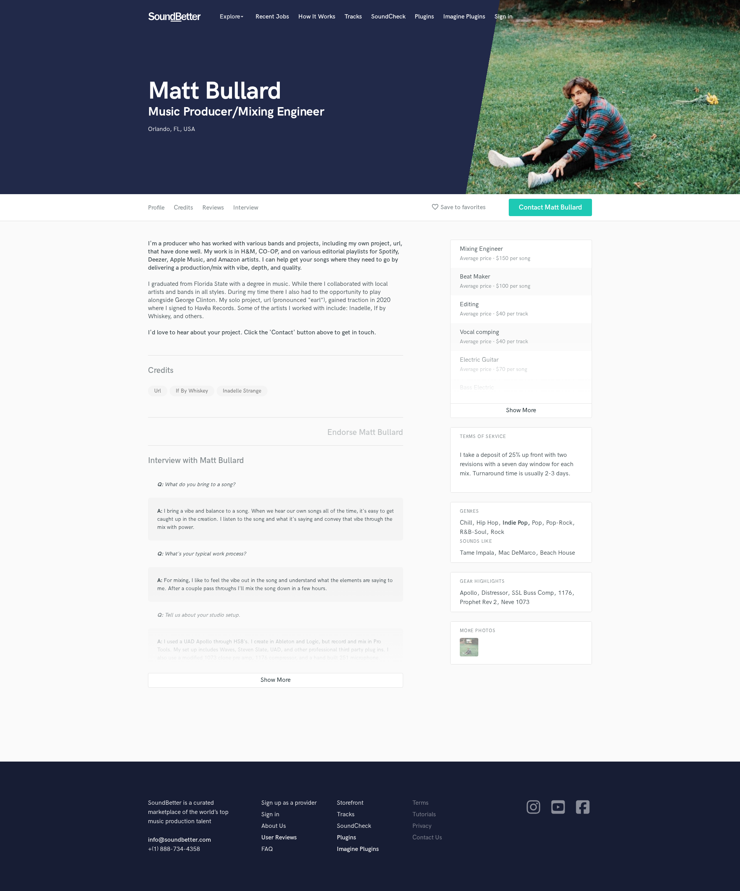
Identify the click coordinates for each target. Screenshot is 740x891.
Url (157, 391)
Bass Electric (477, 387)
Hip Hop (487, 523)
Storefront (350, 803)
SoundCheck (388, 16)
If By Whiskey (192, 391)
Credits (183, 207)
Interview (245, 207)
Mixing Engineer (481, 249)
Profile (156, 207)
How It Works (316, 16)
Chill (466, 523)
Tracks (353, 16)
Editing (469, 304)
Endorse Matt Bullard (365, 432)
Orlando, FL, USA (171, 129)
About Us (273, 826)
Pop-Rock (559, 523)
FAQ (267, 849)
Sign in (503, 16)
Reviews (213, 207)
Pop (537, 523)
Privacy (422, 826)
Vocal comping (479, 332)
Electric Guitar (479, 360)
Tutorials (424, 814)
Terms (420, 803)
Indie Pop (515, 523)
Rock (497, 532)
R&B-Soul (473, 532)
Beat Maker (475, 276)
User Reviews (279, 837)
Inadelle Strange (242, 391)
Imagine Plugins (464, 16)
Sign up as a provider (289, 803)
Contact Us (427, 837)
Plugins (424, 16)
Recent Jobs (272, 16)
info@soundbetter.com (179, 840)
